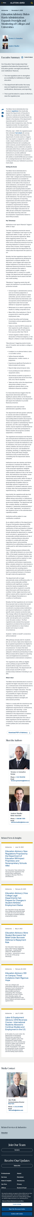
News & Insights (6, 1180)
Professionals (5, 1173)
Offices (3, 1188)
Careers (17, 1150)
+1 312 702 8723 (20, 777)
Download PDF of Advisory (18, 732)
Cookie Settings (17, 1204)
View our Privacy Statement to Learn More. (13, 1201)
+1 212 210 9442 (18, 1106)
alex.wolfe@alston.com (16, 1110)
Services (4, 1177)
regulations (15, 111)
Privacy (19, 1184)
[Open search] (32, 2)
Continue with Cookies (17, 1213)
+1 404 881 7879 (20, 818)
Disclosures (21, 1180)
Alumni (19, 1173)
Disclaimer (20, 1177)
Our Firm (4, 1184)
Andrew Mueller (14, 46)
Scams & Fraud (21, 1188)
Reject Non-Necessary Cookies (17, 1209)
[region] (17, 1203)
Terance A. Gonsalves (16, 38)
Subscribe (17, 1165)
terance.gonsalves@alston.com (21, 780)
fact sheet (18, 133)
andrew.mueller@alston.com (20, 822)
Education (4, 1132)
